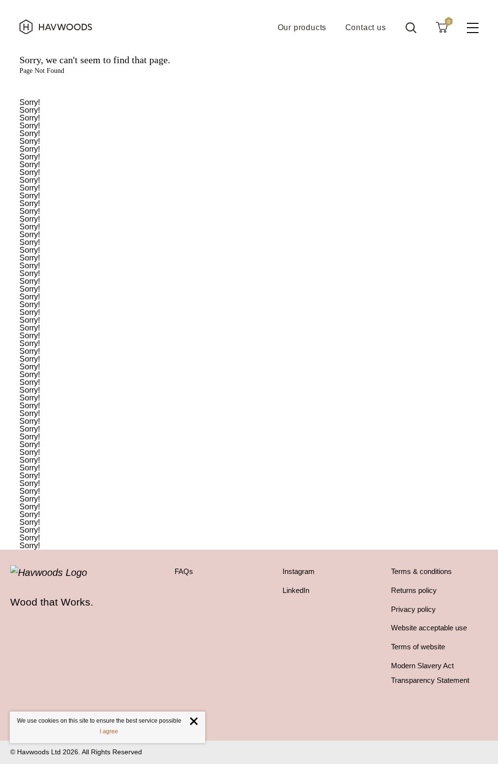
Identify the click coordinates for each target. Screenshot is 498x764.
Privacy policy (413, 609)
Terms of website (418, 647)
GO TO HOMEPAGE (249, 87)
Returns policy (414, 590)
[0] (441, 27)
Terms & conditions (421, 571)
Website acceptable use (429, 628)
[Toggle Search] (411, 27)
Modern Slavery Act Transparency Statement (430, 673)
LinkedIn (296, 590)
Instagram (299, 571)
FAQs (184, 571)
